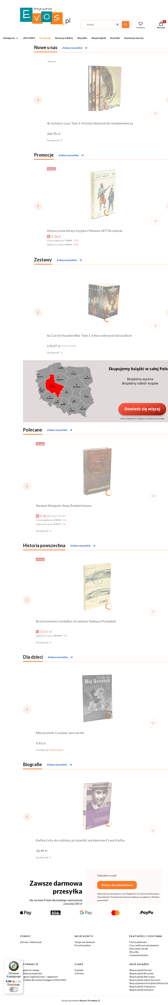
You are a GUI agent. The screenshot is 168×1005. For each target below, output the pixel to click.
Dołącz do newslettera (117, 885)
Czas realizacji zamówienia (144, 945)
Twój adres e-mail (106, 875)
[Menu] (20, 961)
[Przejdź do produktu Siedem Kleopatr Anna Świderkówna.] (97, 471)
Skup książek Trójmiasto (142, 986)
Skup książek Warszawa (142, 976)
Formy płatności (138, 942)
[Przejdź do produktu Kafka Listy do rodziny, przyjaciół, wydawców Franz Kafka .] (97, 806)
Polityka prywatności (31, 973)
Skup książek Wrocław (141, 973)
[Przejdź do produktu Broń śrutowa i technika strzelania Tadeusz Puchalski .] (97, 587)
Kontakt (79, 970)
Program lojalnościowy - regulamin (39, 976)
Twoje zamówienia (85, 942)
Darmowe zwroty (138, 948)
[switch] (14, 989)
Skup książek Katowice (141, 989)
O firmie (79, 973)
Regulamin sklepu (29, 970)
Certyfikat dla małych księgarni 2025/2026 (43, 979)
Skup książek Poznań (140, 970)
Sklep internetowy (79, 1000)
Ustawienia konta (138, 955)
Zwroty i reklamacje (31, 942)
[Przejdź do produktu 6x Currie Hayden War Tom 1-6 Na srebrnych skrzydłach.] (104, 301)
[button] (125, 24)
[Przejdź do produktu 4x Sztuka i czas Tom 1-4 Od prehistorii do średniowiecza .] (104, 89)
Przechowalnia (83, 945)
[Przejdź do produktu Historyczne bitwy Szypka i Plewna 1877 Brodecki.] (104, 196)
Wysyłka (134, 951)
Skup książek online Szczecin (144, 979)
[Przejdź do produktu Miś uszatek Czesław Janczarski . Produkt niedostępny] (97, 698)
